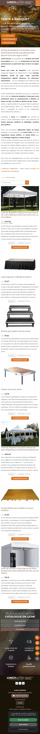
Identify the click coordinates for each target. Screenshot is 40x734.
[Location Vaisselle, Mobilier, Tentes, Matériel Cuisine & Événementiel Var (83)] (20, 3)
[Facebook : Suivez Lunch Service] (20, 683)
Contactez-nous (8, 42)
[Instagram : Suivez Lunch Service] (16, 683)
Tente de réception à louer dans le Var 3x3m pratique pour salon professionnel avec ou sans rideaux (20, 570)
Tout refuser (23, 724)
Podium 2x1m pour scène (11, 389)
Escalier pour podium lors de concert (16, 331)
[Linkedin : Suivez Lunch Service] (23, 683)
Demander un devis (24, 243)
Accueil (3, 177)
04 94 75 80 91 (9, 35)
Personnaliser (23, 729)
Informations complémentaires (20, 709)
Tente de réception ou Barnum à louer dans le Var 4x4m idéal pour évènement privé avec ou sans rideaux (19, 214)
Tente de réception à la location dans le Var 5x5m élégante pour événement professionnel (19, 448)
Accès (20, 703)
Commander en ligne (20, 247)
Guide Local (20, 707)
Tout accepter (23, 720)
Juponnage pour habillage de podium (16, 277)
